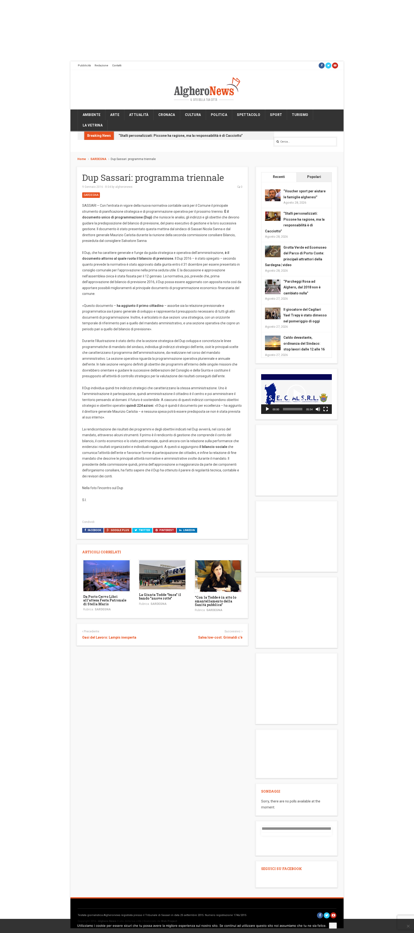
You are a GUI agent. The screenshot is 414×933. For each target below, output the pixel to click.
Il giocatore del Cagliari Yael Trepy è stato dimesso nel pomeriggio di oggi (305, 315)
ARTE (114, 115)
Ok (333, 925)
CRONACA (166, 115)
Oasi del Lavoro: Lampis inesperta (109, 637)
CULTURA (193, 115)
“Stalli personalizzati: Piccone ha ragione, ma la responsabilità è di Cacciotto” (181, 135)
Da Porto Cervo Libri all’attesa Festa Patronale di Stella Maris (104, 600)
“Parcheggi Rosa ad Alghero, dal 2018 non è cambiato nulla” (302, 287)
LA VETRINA (93, 125)
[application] (296, 394)
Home (81, 159)
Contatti (116, 65)
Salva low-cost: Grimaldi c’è (220, 637)
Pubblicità (84, 65)
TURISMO (300, 115)
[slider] (292, 409)
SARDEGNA (98, 159)
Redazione (101, 65)
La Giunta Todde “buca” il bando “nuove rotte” (160, 596)
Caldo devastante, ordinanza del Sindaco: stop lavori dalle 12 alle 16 (304, 343)
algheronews (123, 187)
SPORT (276, 115)
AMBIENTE (91, 115)
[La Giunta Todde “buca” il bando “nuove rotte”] (162, 574)
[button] (296, 394)
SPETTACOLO (248, 115)
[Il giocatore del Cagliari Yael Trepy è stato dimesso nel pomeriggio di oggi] (273, 313)
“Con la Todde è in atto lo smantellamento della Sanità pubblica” (215, 601)
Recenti (279, 177)
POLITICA (219, 115)
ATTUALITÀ (139, 115)
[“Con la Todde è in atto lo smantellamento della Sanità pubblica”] (218, 576)
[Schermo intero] (325, 409)
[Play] (267, 409)
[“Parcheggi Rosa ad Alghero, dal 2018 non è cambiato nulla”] (273, 287)
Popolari (314, 177)
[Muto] (318, 409)
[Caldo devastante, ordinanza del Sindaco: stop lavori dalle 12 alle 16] (273, 343)
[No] (408, 926)
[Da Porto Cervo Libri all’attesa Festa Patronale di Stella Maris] (106, 575)
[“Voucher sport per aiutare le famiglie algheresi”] (273, 195)
